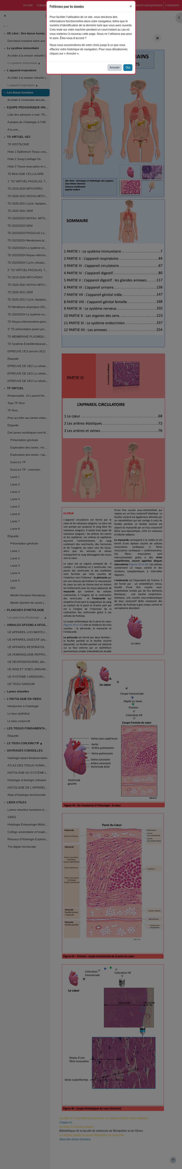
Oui (128, 67)
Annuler (115, 67)
